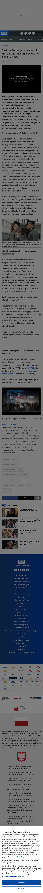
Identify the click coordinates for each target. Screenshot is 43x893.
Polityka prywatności (24, 857)
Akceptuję (21, 882)
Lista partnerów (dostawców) (13, 876)
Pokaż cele (21, 889)
